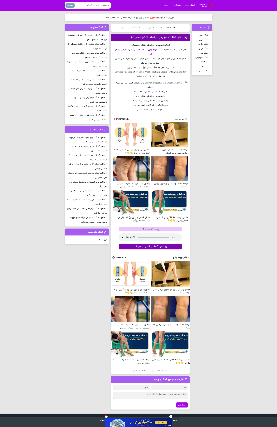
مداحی (166, 5)
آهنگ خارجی (203, 44)
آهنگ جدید (190, 5)
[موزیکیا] (205, 5)
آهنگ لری (204, 53)
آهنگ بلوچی (203, 35)
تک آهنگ (168, 28)
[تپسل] (106, 416)
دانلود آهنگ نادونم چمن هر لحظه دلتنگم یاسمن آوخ (157, 37)
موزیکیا (177, 28)
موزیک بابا (102, 239)
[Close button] (170, 416)
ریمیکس (177, 5)
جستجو (70, 5)
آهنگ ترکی (203, 39)
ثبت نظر (182, 404)
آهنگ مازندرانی (201, 57)
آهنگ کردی (203, 48)
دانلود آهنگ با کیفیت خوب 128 (148, 246)
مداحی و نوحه (202, 70)
